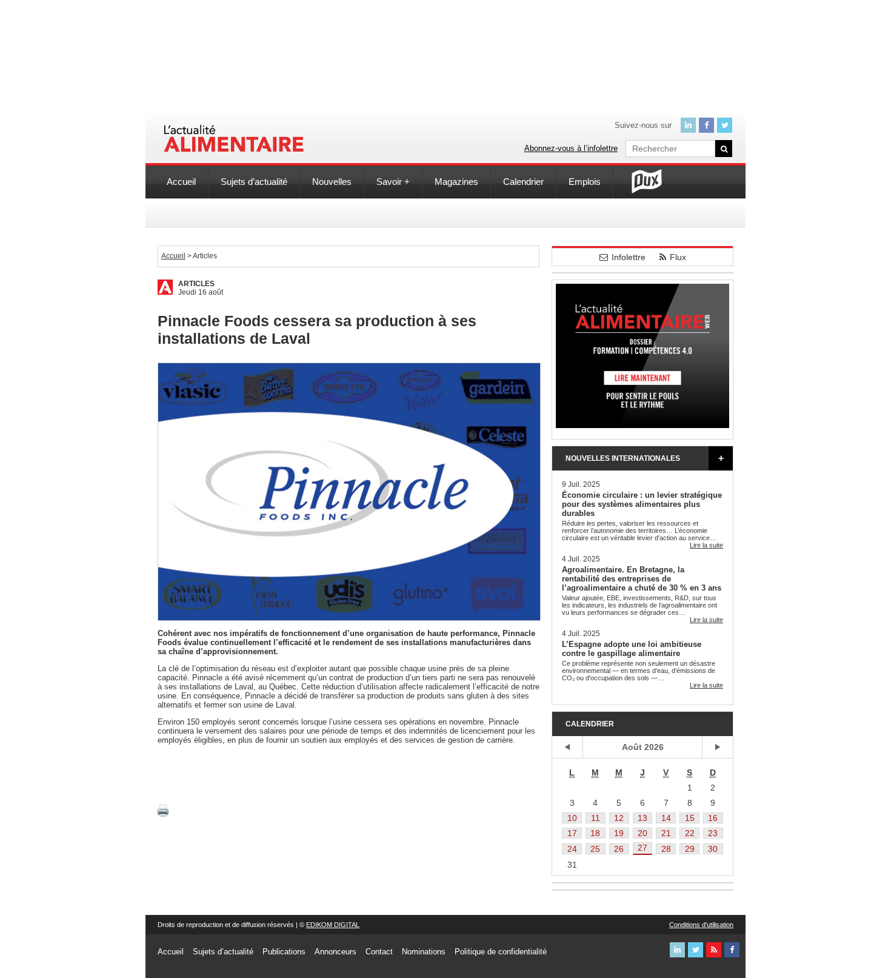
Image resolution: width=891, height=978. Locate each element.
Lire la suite (706, 545)
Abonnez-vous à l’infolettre (571, 148)
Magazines (456, 181)
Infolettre (629, 257)
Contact (379, 951)
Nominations (424, 951)
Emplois (585, 181)
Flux (678, 257)
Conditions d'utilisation (701, 924)
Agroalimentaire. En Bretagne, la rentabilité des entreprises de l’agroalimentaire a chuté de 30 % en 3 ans (641, 578)
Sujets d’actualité (254, 181)
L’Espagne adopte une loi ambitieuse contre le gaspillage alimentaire (631, 649)
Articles (196, 284)
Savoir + (393, 181)
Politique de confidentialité (501, 951)
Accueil (181, 181)
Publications (283, 951)
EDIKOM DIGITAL (332, 924)
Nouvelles (332, 181)
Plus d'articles (721, 458)
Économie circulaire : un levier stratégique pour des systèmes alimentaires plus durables (642, 504)
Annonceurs (335, 951)
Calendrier (523, 181)
